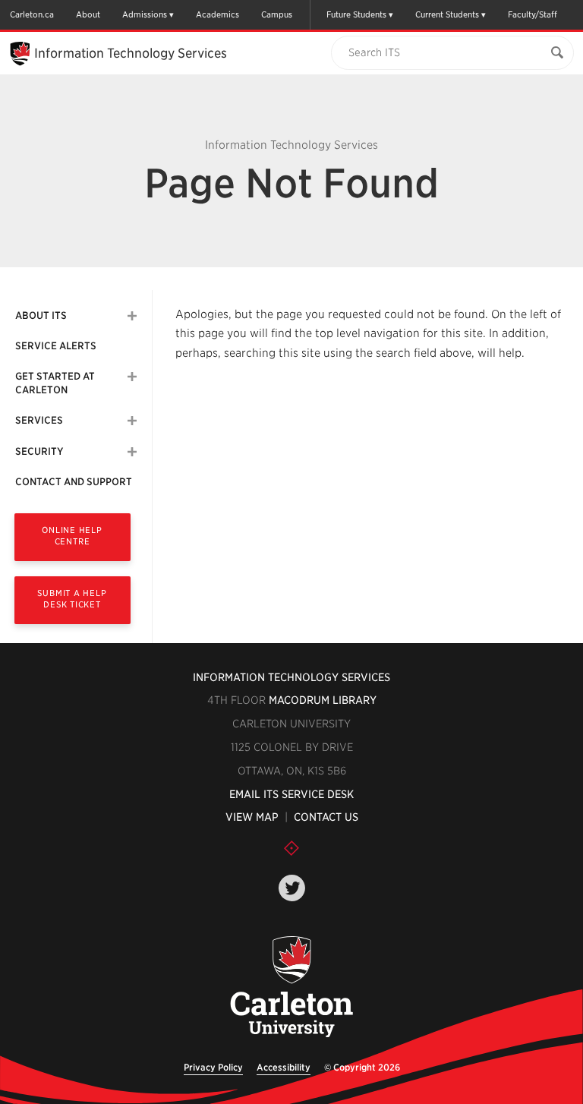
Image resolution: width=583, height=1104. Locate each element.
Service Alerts (55, 346)
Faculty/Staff (532, 14)
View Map (252, 817)
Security (39, 451)
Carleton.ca (32, 14)
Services (39, 420)
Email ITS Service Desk (291, 794)
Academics (217, 14)
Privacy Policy (213, 1067)
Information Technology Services (291, 677)
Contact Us (326, 817)
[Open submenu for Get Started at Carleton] (132, 376)
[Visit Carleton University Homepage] (292, 987)
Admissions (144, 14)
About (88, 14)
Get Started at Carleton (55, 383)
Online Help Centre (72, 536)
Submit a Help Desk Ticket (71, 599)
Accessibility (283, 1067)
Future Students (356, 14)
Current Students (447, 14)
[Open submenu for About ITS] (132, 315)
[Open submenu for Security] (132, 451)
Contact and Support (73, 481)
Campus (276, 14)
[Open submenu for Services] (132, 420)
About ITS (41, 315)
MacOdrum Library (323, 700)
